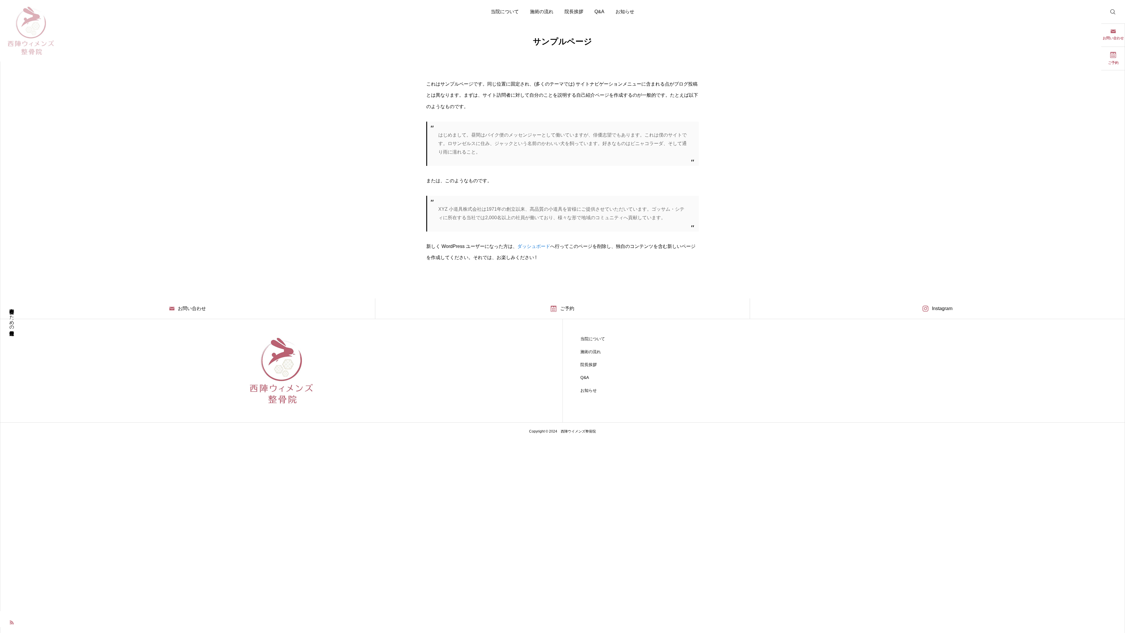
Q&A (599, 11)
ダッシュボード (533, 246)
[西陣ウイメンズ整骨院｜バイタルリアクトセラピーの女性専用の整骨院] (31, 31)
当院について (505, 11)
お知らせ (625, 11)
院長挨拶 (574, 11)
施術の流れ (541, 11)
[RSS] (11, 622)
